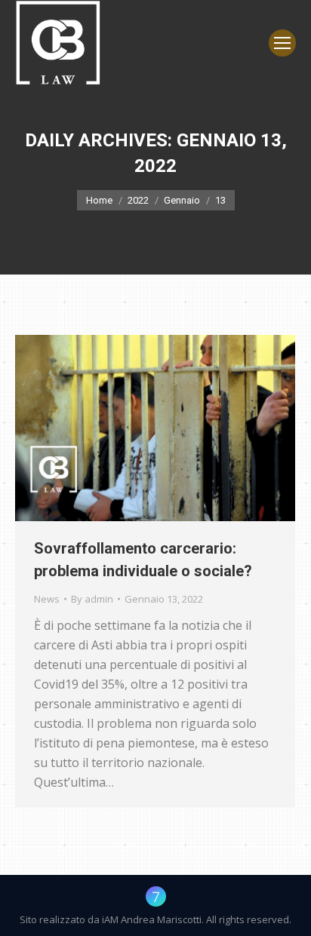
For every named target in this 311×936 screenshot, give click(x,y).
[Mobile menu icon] (282, 43)
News (47, 599)
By (92, 599)
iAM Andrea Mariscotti (152, 919)
